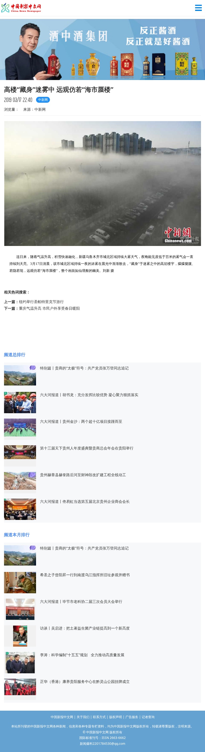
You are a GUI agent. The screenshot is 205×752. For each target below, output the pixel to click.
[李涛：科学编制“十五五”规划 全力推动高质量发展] (20, 662)
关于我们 (83, 717)
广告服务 (131, 717)
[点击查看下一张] (102, 245)
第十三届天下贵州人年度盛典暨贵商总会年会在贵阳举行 (86, 448)
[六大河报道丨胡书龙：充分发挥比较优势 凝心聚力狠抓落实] (20, 402)
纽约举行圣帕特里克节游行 (41, 301)
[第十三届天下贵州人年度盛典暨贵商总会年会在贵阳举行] (20, 451)
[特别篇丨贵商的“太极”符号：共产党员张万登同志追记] (20, 374)
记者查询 (148, 717)
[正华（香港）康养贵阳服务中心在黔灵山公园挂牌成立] (20, 686)
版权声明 (115, 717)
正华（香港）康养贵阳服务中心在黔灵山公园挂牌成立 (85, 681)
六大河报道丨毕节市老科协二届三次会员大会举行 (81, 601)
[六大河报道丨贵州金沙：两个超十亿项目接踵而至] (20, 426)
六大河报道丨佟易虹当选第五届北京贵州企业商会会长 (85, 501)
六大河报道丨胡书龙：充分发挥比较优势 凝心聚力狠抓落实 (89, 394)
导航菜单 (198, 8)
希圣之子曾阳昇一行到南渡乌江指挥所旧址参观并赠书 (85, 574)
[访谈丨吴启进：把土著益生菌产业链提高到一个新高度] (20, 635)
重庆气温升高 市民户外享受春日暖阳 (49, 308)
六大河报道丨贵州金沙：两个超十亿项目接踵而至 (81, 421)
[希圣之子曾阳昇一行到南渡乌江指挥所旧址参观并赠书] (20, 582)
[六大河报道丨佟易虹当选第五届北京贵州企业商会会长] (20, 508)
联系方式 (99, 717)
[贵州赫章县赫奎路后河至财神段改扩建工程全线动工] (20, 480)
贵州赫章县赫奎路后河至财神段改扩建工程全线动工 (83, 474)
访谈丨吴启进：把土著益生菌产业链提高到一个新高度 (85, 628)
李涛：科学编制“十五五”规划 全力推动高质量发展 (82, 654)
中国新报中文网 (21, 8)
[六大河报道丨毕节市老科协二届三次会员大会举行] (20, 608)
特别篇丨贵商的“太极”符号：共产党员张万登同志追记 (84, 368)
